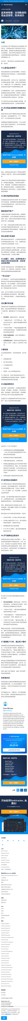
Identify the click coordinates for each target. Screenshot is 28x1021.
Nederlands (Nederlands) (7, 937)
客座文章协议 (4, 891)
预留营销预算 (20, 450)
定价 (2, 913)
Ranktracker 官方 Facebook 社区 (13, 840)
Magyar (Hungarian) (6, 965)
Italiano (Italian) (5, 932)
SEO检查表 (4, 864)
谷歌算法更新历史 (5, 894)
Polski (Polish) (4, 939)
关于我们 (3, 995)
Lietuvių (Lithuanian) (6, 969)
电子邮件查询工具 (11, 464)
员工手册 (21, 620)
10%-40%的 (14, 394)
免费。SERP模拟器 (6, 869)
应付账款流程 (20, 327)
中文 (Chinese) (4, 949)
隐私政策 (3, 902)
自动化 (3, 248)
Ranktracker (7, 5)
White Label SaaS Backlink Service (9, 875)
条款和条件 (4, 900)
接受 (4, 1018)
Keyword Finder (5, 853)
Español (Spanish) (5, 928)
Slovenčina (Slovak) (6, 976)
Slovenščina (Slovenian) (7, 979)
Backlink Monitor (5, 862)
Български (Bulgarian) (6, 951)
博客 (2, 882)
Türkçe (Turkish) (5, 946)
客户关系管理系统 (9, 660)
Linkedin (24, 840)
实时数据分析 (7, 635)
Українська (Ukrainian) (7, 981)
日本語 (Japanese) (5, 935)
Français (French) (5, 930)
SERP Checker (4, 855)
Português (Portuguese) (7, 942)
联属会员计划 (4, 880)
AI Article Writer (5, 867)
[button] (26, 4)
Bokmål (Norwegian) (6, 986)
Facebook (2, 840)
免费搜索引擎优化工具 (7, 889)
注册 (2, 910)
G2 (2, 844)
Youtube (7, 840)
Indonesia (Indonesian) (6, 967)
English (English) (5, 923)
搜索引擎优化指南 (5, 887)
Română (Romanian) (6, 974)
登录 (18, 164)
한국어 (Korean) (5, 983)
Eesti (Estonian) (5, 960)
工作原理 (3, 877)
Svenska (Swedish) (5, 944)
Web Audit (4, 857)
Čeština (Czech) (5, 953)
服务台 (3, 917)
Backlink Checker (5, 860)
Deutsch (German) (5, 926)
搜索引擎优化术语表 (6, 884)
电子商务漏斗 (10, 182)
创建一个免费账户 (14, 161)
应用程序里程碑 (5, 915)
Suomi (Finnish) (5, 962)
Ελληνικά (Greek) (5, 958)
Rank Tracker (4, 851)
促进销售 (11, 221)
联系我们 (3, 992)
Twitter (18, 840)
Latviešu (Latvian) (5, 972)
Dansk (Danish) (5, 956)
